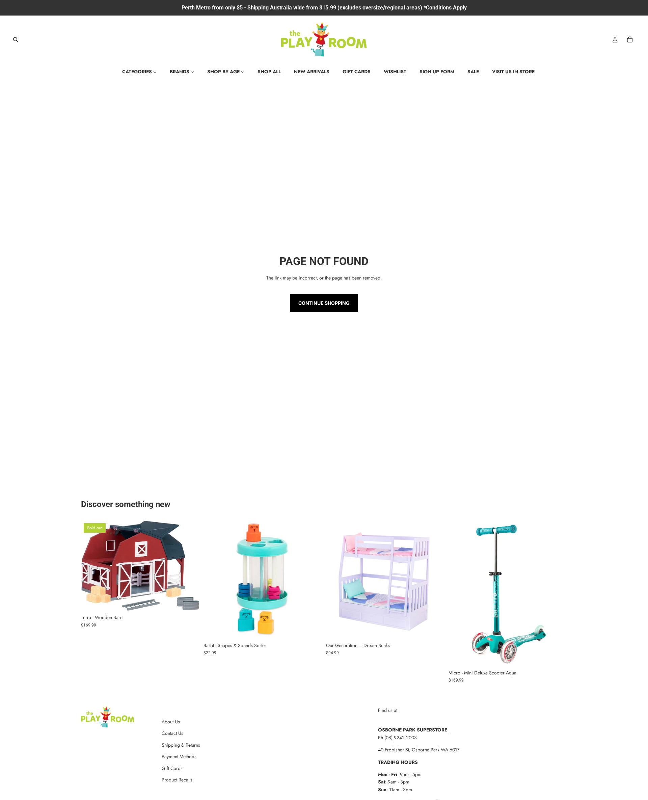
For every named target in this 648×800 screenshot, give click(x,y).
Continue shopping (324, 303)
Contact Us (172, 733)
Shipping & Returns (181, 745)
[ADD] (311, 628)
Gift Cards (172, 768)
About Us (171, 721)
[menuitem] (139, 72)
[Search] (15, 39)
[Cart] (629, 39)
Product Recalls (177, 779)
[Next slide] (189, 565)
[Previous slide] (91, 565)
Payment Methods (179, 756)
